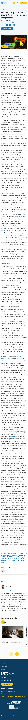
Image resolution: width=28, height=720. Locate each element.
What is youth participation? (11, 642)
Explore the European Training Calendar (12, 696)
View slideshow (5, 46)
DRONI (16, 216)
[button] (17, 654)
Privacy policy (4, 666)
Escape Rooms (5, 230)
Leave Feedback (7, 28)
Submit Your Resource (7, 691)
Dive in (4, 622)
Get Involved (4, 694)
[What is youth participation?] (12, 632)
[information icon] (7, 590)
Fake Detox (19, 309)
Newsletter (7, 684)
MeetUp (14, 436)
